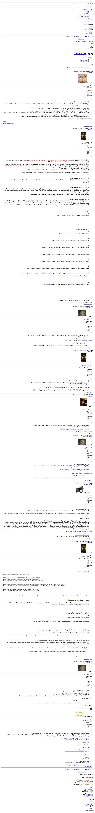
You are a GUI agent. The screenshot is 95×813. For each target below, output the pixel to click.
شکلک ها (90, 789)
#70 (91, 708)
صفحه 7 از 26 (91, 36)
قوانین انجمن (91, 799)
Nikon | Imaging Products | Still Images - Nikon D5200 (77, 739)
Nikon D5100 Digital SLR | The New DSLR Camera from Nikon (74, 429)
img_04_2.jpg (86, 758)
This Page (89, 48)
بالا (91, 808)
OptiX (83, 531)
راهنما (87, 11)
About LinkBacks (84, 61)
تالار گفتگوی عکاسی (87, 9)
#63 (91, 306)
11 (73, 36)
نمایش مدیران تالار (82, 17)
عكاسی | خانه (88, 805)
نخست (85, 36)
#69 (91, 661)
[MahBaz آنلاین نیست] (83, 139)
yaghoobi (81, 118)
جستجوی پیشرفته (87, 24)
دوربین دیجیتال (88, 30)
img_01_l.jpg (86, 742)
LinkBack (90, 57)
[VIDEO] (89, 791)
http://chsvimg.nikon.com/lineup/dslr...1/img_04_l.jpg (77, 762)
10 (74, 36)
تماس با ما (89, 804)
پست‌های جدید (88, 18)
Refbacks (88, 796)
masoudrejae (84, 340)
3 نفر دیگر (74, 531)
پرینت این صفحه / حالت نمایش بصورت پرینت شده (77, 67)
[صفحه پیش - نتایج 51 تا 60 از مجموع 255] (83, 36)
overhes (90, 473)
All (91, 47)
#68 (91, 541)
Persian (79, 764)
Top (91, 46)
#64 (91, 350)
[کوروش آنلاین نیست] (79, 716)
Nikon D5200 (80, 53)
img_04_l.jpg (86, 754)
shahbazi (90, 340)
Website (5, 122)
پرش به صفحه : (88, 38)
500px (4, 121)
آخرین (67, 36)
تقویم (87, 12)
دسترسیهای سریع (85, 16)
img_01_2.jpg (86, 747)
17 (72, 36)
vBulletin (92, 810)
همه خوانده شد (82, 15)
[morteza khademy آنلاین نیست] (82, 316)
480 (90, 43)
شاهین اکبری (89, 531)
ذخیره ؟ (88, 6)
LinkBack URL (84, 60)
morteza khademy (88, 118)
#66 (91, 435)
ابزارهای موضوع (89, 64)
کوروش (76, 118)
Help (91, 1)
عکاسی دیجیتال (88, 29)
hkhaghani (81, 302)
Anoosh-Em (89, 764)
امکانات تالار (86, 13)
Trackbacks (87, 794)
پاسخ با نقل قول (88, 126)
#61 (91, 71)
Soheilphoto (10, 123)
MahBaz (81, 431)
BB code (90, 787)
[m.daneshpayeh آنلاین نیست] (79, 492)
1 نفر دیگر (73, 340)
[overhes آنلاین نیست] (83, 406)
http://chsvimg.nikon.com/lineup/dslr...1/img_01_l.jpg (77, 751)
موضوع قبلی (91, 774)
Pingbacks (88, 795)
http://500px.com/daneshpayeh (82, 535)
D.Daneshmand (88, 302)
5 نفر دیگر (74, 764)
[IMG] (90, 790)
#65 (91, 394)
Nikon (90, 32)
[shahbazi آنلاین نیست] (82, 82)
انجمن (90, 28)
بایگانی (90, 806)
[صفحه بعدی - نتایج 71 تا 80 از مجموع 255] (69, 36)
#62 (91, 128)
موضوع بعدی (84, 774)
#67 (91, 483)
